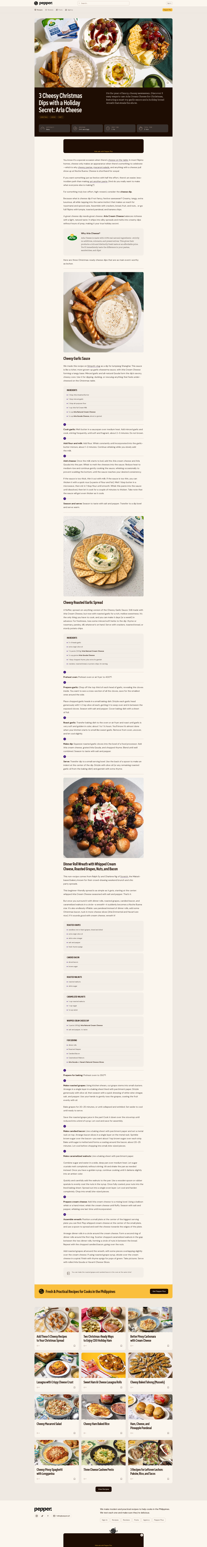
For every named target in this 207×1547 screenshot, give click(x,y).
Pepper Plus (167, 10)
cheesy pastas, (85, 167)
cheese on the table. (118, 160)
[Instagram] (36, 1516)
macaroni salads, (101, 167)
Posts (136, 1520)
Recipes (115, 1520)
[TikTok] (42, 1516)
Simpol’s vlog (93, 366)
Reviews (126, 1520)
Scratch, (124, 876)
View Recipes (103, 1489)
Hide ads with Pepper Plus (103, 151)
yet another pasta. (99, 181)
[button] (169, 3)
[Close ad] (141, 1535)
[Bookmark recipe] (168, 83)
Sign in (104, 1520)
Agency (146, 1520)
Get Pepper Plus (159, 1291)
